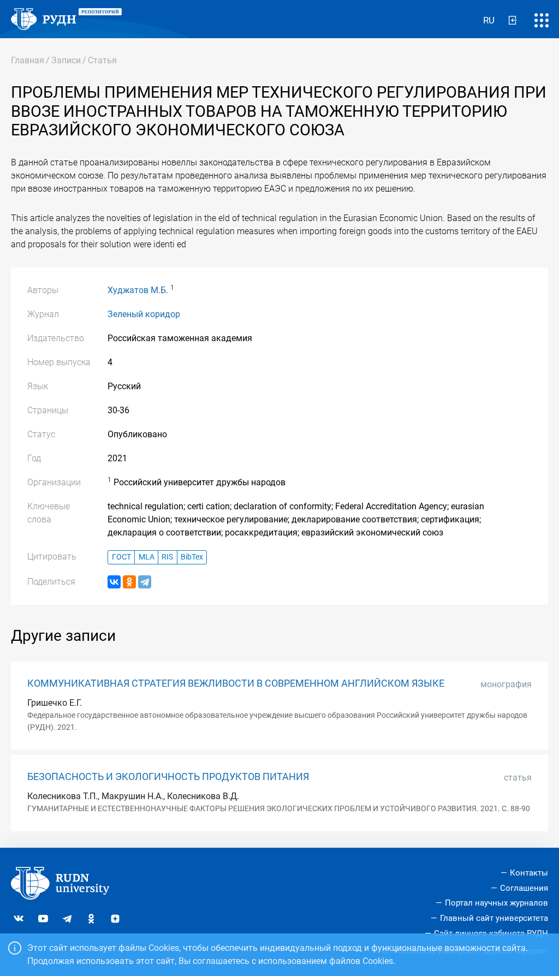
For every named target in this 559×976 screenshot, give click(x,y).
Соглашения (524, 888)
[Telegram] (144, 581)
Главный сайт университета (494, 918)
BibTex (192, 557)
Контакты (529, 873)
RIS (167, 557)
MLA (146, 557)
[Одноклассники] (129, 581)
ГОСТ (121, 557)
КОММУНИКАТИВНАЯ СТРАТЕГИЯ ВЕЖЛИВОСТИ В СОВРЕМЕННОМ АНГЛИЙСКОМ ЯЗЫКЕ (235, 683)
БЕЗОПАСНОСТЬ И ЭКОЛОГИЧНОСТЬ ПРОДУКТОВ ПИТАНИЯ (168, 776)
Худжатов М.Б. (138, 290)
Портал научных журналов (496, 903)
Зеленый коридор (144, 314)
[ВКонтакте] (114, 581)
